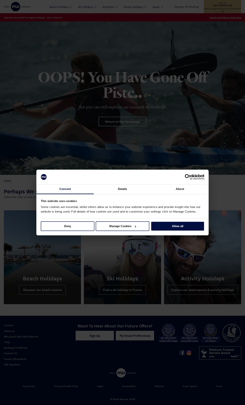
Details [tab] (122, 189)
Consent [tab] (65, 189)
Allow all (177, 226)
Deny (67, 226)
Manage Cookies (120, 226)
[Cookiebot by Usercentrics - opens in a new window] (187, 177)
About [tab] (180, 189)
